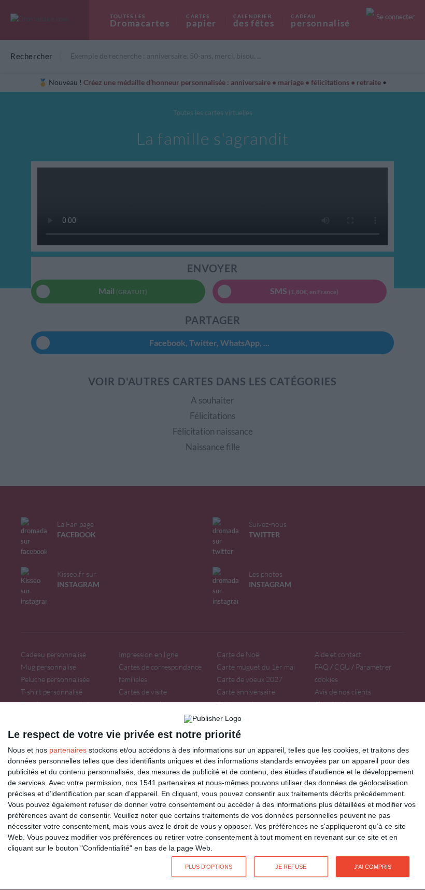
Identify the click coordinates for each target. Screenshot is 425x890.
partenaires (68, 750)
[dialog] (212, 796)
